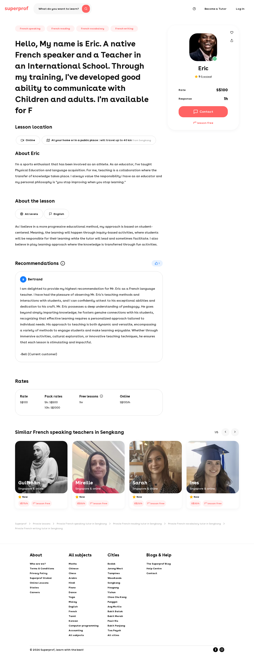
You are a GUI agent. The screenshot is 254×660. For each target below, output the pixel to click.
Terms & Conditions (42, 568)
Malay (73, 601)
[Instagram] (221, 649)
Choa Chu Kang (117, 597)
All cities (113, 635)
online (30, 140)
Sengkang (114, 582)
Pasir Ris (113, 621)
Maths (73, 563)
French (73, 611)
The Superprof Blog (158, 563)
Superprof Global (41, 578)
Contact (151, 573)
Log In (240, 8)
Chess (72, 573)
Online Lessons (39, 582)
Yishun (111, 592)
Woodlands (115, 578)
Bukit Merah (115, 616)
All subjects (76, 635)
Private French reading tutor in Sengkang (137, 523)
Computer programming (83, 625)
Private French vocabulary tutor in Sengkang (194, 523)
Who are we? (38, 563)
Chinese (74, 568)
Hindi (72, 582)
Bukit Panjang (116, 625)
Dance (73, 592)
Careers (35, 592)
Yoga (72, 597)
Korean (73, 621)
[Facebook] (215, 649)
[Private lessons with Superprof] (17, 8)
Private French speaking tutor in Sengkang (82, 523)
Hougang (113, 587)
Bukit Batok (115, 611)
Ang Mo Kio (114, 606)
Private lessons (41, 523)
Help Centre (154, 568)
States (34, 587)
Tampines (114, 573)
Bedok (111, 563)
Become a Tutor (215, 8)
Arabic (73, 578)
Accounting (76, 630)
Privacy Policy (38, 573)
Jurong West (115, 568)
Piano (72, 587)
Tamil (72, 616)
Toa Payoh (114, 630)
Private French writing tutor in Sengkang (39, 528)
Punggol (112, 601)
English (73, 606)
